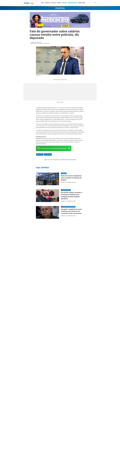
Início (42, 2)
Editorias (47, 2)
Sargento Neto (48, 154)
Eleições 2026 (81, 2)
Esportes (64, 2)
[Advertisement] (60, 92)
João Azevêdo (40, 154)
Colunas (59, 2)
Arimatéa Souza (72, 2)
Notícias (53, 2)
